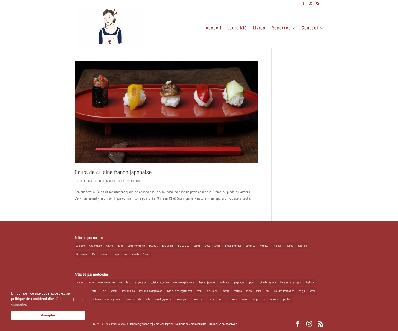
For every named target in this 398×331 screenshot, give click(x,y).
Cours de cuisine (115, 181)
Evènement (133, 181)
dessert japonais (207, 282)
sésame (233, 299)
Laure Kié (237, 28)
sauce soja (199, 299)
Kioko (207, 246)
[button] (28, 304)
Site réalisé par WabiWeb (222, 324)
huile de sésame (267, 282)
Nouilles (264, 246)
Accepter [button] (48, 315)
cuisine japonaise (160, 282)
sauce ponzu (183, 299)
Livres (259, 28)
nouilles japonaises (284, 291)
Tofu (125, 254)
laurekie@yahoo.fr (141, 324)
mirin (249, 291)
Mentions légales (163, 324)
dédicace (224, 282)
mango (226, 291)
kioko (103, 291)
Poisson (277, 246)
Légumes (250, 246)
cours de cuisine (106, 282)
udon (244, 299)
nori (268, 291)
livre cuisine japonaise (150, 291)
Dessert (153, 246)
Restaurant (82, 254)
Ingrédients (183, 246)
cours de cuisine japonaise (132, 282)
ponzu (312, 291)
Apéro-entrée (95, 246)
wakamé (274, 299)
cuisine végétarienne (183, 282)
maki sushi (212, 291)
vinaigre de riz (258, 299)
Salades (104, 254)
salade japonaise (163, 299)
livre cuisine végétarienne (179, 291)
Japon (197, 246)
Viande (135, 254)
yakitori (287, 299)
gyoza (251, 282)
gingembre (239, 282)
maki (199, 291)
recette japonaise (114, 299)
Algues (79, 282)
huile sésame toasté (290, 282)
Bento (120, 246)
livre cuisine (128, 291)
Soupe (116, 254)
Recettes (281, 28)
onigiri (302, 291)
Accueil (213, 28)
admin (82, 181)
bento (91, 282)
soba (211, 299)
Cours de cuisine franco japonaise (113, 172)
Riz (93, 254)
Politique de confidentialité (190, 324)
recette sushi (134, 299)
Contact (310, 28)
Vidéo (146, 254)
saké (148, 299)
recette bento (94, 299)
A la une (80, 246)
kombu (114, 291)
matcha (238, 291)
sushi (222, 299)
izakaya (310, 282)
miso (258, 291)
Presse (289, 246)
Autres (109, 246)
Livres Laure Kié (233, 246)
